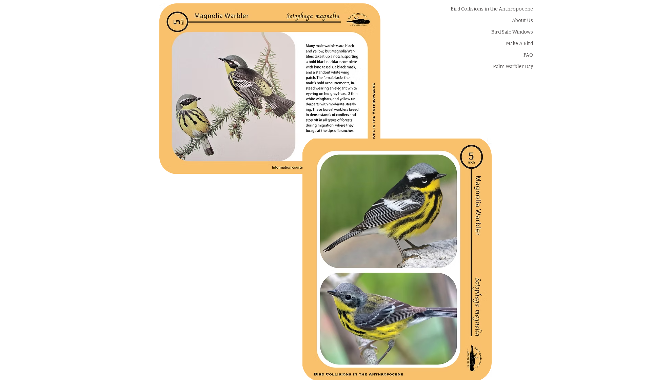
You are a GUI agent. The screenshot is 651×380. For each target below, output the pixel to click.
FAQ (528, 55)
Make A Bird (519, 43)
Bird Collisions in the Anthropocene (512, 9)
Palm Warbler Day (513, 66)
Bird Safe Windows (512, 32)
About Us (522, 20)
